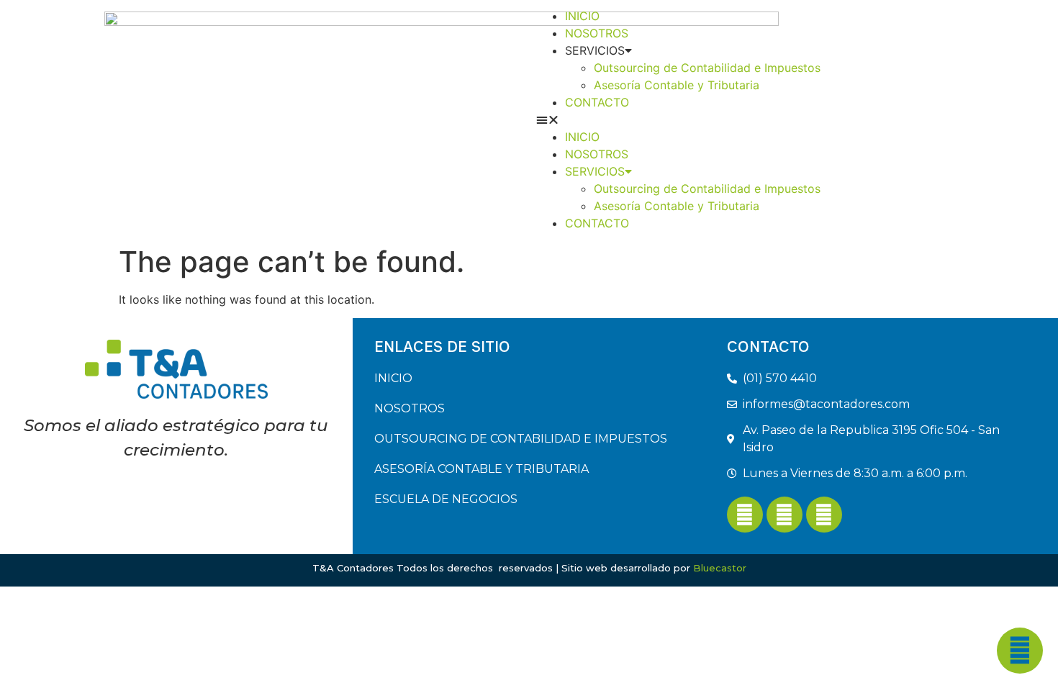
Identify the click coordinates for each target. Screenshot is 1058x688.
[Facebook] (745, 515)
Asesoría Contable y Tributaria (676, 85)
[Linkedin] (784, 515)
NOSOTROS (596, 33)
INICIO (582, 16)
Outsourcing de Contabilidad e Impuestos (707, 67)
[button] (745, 119)
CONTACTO (597, 102)
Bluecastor (719, 568)
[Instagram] (824, 515)
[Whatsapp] (1020, 651)
